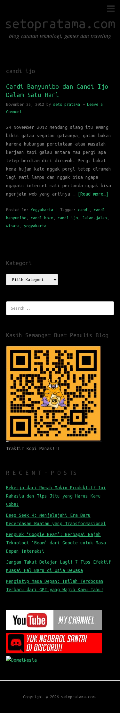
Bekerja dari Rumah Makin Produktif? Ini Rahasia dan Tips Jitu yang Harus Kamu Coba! (56, 496)
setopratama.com (60, 23)
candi (83, 209)
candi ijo (68, 217)
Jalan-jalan (94, 217)
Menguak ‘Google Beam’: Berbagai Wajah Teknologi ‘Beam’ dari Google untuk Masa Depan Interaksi (56, 543)
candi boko (42, 217)
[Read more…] (93, 194)
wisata (13, 225)
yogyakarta (35, 225)
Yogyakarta (42, 209)
